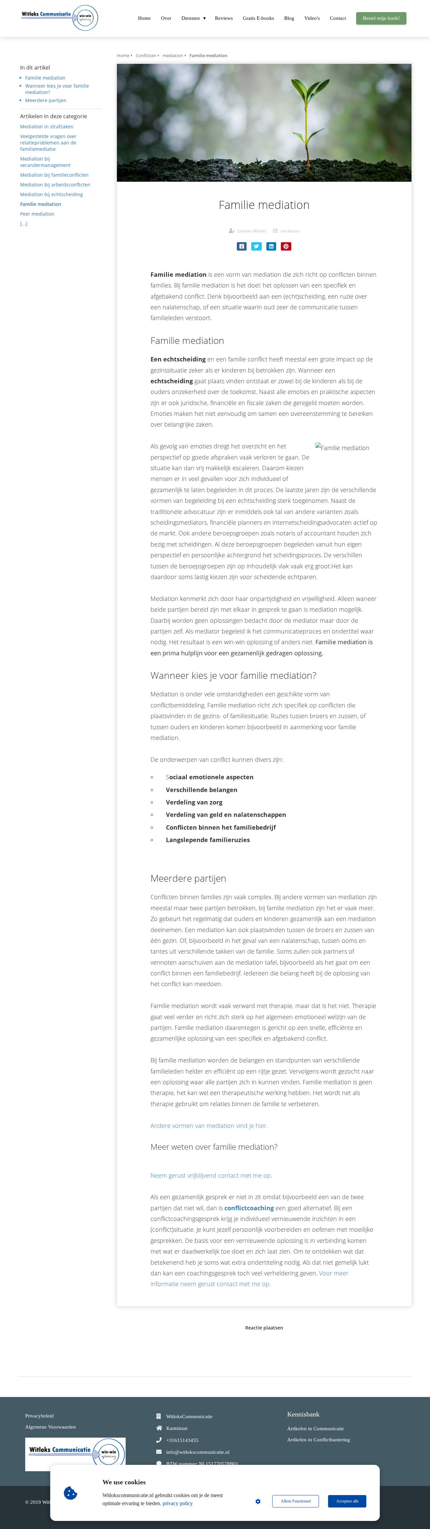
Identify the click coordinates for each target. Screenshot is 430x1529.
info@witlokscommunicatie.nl (197, 1452)
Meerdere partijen (46, 100)
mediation (290, 231)
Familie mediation (45, 78)
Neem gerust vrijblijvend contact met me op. (211, 1175)
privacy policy (178, 1503)
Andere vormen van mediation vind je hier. (209, 1126)
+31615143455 (182, 1440)
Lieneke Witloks (252, 231)
